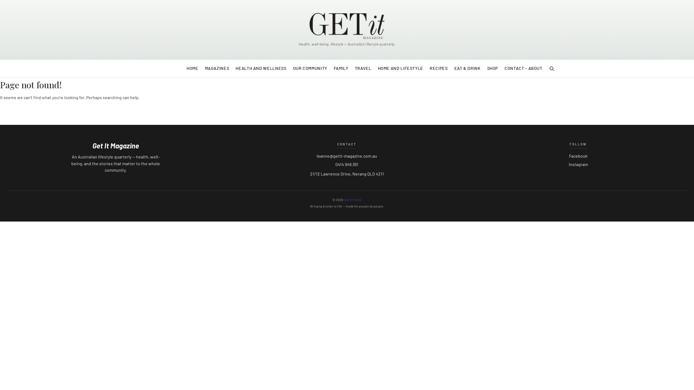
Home (192, 68)
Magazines (217, 68)
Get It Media (353, 200)
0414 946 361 (346, 164)
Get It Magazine (115, 145)
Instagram (578, 164)
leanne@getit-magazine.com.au (347, 155)
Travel (363, 68)
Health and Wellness (261, 68)
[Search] (551, 68)
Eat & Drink (467, 68)
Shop (492, 68)
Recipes (439, 68)
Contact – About (523, 68)
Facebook (578, 155)
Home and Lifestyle (400, 68)
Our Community (310, 68)
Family (341, 68)
